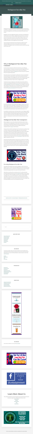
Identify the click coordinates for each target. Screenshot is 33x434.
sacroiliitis (17, 84)
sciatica (12, 126)
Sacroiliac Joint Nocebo (7, 285)
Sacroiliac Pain (5, 269)
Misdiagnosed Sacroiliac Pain (7, 271)
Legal (16, 402)
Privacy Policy (17, 403)
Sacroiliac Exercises (6, 272)
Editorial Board (16, 401)
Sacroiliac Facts (6, 267)
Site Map (16, 400)
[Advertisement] (16, 54)
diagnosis (16, 71)
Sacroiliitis (5, 242)
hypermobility (8, 84)
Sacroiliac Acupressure (6, 284)
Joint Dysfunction (6, 241)
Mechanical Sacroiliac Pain (7, 286)
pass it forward (18, 343)
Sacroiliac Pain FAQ (6, 268)
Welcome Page (16, 399)
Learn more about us (6, 253)
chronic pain (19, 173)
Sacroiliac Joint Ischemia (7, 270)
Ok (12, 2)
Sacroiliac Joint (6, 240)
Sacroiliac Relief (6, 273)
